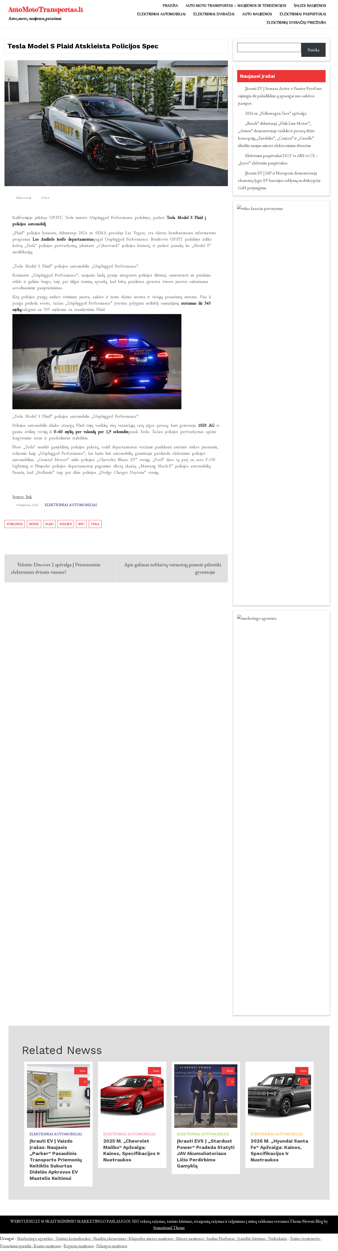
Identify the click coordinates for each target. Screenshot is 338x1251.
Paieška (314, 50)
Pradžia (170, 5)
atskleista (15, 524)
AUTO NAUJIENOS (257, 14)
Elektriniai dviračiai (213, 14)
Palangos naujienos (111, 1246)
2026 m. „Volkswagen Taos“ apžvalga (276, 113)
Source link (22, 496)
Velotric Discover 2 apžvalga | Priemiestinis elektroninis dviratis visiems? (55, 568)
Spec (81, 524)
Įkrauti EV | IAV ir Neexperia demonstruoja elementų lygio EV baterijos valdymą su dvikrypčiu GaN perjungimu (279, 180)
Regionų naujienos (79, 1246)
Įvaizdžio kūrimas (251, 1238)
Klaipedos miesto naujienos (151, 1238)
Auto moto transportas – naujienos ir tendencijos (236, 5)
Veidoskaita (277, 1238)
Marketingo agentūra (35, 1238)
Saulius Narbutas (220, 1238)
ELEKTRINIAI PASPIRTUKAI (303, 14)
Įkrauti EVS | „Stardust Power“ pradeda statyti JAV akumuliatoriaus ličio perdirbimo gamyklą (205, 1153)
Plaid (49, 524)
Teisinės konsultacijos (73, 1238)
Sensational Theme (169, 1227)
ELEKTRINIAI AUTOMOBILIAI (161, 14)
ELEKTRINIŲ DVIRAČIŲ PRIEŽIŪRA (296, 22)
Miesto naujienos (190, 1238)
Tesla (95, 524)
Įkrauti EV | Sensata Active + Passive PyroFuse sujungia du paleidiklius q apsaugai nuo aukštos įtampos (280, 96)
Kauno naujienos (47, 1246)
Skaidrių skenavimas (109, 1238)
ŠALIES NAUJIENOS (310, 5)
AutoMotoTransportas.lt (45, 9)
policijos (66, 524)
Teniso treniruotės (305, 1238)
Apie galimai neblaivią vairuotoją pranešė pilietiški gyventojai (172, 568)
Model (34, 524)
